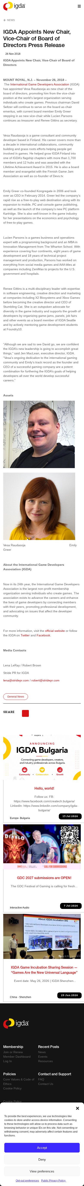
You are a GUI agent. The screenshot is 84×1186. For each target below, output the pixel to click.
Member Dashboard (17, 1056)
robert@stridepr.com (45, 680)
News (10, 20)
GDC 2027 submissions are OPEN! (44, 878)
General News (15, 696)
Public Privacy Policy (53, 1180)
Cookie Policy (12, 1088)
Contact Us (45, 1084)
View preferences (42, 1171)
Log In (7, 1061)
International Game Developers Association (39, 84)
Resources (45, 1061)
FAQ (41, 1079)
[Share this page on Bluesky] (25, 713)
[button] (77, 1108)
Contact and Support (54, 1074)
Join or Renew (13, 1052)
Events (42, 1056)
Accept (42, 1148)
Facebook (43, 635)
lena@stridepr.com (16, 680)
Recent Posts (48, 1047)
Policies (9, 1074)
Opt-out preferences (27, 1180)
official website (55, 630)
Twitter (25, 635)
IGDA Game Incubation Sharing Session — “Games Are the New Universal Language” (44, 970)
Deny (42, 1159)
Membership (13, 1047)
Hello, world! (44, 789)
